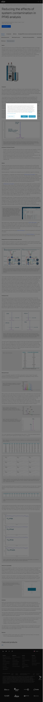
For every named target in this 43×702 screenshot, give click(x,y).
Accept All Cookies (32, 116)
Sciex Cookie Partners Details (11, 113)
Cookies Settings (11, 116)
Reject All (24, 116)
